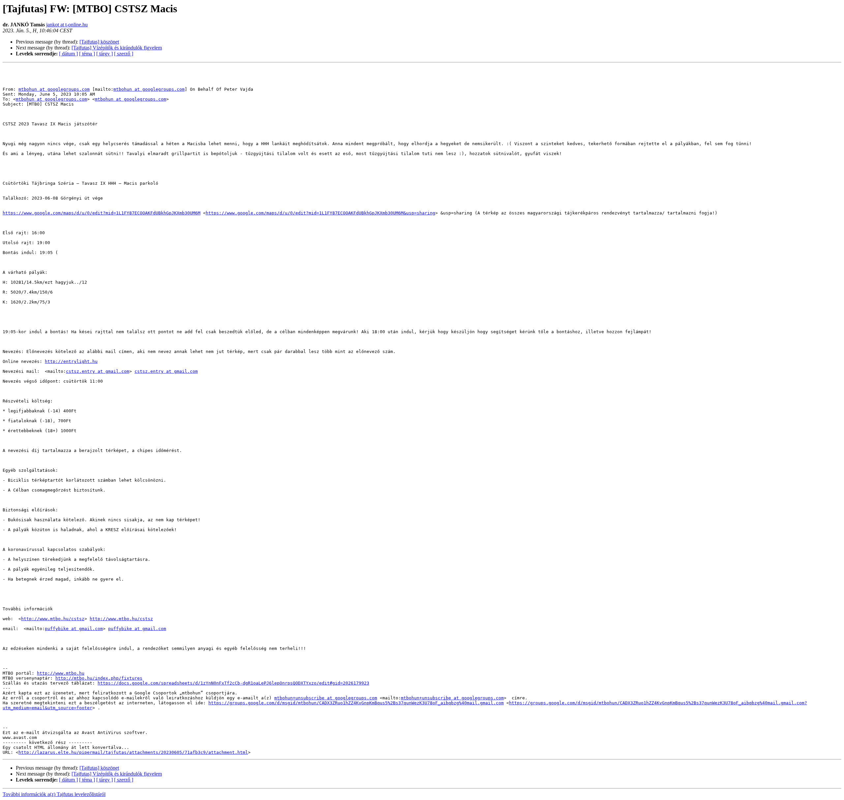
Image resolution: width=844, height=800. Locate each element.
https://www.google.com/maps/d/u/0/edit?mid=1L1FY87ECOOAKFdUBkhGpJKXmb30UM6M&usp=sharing (320, 212)
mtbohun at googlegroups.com (54, 89)
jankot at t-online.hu (67, 24)
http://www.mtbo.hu (60, 673)
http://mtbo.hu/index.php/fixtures (98, 678)
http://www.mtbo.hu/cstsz (52, 618)
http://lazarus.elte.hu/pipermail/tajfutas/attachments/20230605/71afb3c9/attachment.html (133, 752)
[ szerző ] (123, 53)
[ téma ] (87, 53)
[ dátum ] (68, 53)
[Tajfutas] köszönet (99, 42)
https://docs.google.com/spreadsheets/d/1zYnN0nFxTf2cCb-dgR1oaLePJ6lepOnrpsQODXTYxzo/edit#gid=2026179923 (233, 683)
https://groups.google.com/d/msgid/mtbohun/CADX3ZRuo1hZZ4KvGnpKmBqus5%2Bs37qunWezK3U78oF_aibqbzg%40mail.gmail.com (356, 702)
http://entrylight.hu (71, 361)
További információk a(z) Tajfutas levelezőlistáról (54, 794)
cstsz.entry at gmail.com (97, 371)
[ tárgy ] (104, 53)
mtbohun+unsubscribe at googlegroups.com (325, 697)
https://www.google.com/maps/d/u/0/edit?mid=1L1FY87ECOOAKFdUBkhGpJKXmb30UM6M (101, 212)
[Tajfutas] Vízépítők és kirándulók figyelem (117, 47)
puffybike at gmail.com (74, 628)
